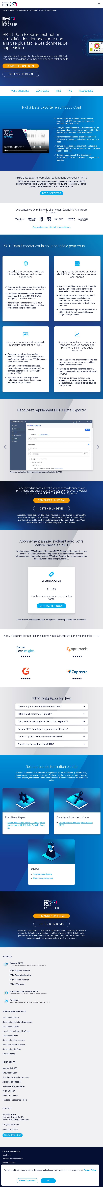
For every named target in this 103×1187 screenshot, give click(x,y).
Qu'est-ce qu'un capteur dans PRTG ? (36, 744)
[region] (50, 1175)
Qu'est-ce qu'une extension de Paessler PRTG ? (41, 736)
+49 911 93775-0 (10, 1129)
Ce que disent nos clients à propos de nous (51, 227)
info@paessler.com (11, 1124)
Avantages (42, 91)
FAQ (70, 91)
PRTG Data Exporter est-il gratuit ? (35, 714)
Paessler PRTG (14, 10)
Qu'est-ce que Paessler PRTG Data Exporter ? (40, 706)
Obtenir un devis (21, 74)
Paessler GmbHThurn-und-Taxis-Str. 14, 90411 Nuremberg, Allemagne (16, 1117)
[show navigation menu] (99, 4)
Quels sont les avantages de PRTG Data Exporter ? (43, 721)
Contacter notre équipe (43, 878)
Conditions (7, 1155)
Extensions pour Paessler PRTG (31, 10)
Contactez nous (51, 605)
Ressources (86, 91)
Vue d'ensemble (20, 91)
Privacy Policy (90, 1170)
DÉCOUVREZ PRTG (51, 193)
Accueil (5, 10)
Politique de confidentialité (13, 1159)
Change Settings (9, 1162)
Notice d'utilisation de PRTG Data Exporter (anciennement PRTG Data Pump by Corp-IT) (26, 825)
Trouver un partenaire (42, 874)
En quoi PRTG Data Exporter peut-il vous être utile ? (43, 729)
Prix (58, 91)
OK (48, 1181)
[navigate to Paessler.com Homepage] (10, 4)
